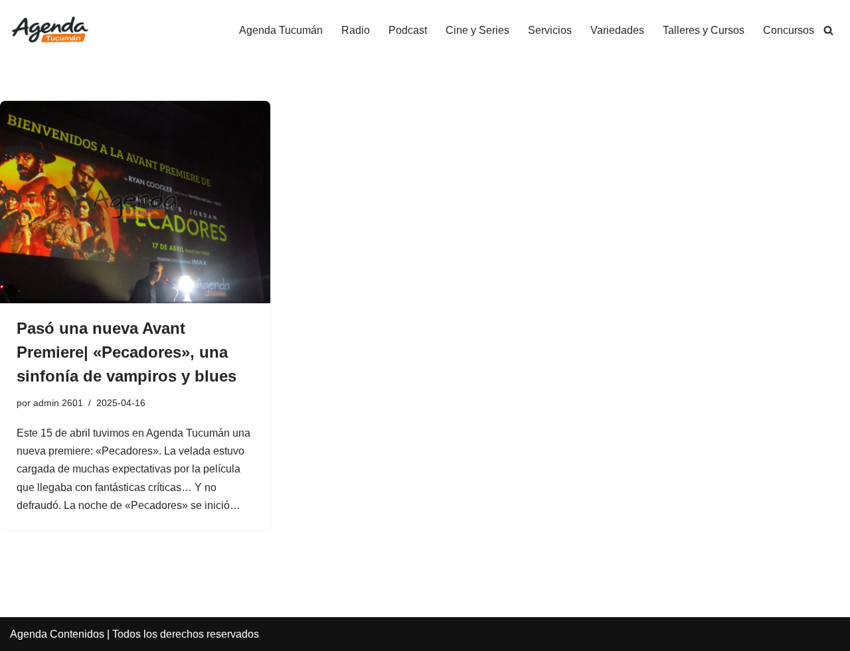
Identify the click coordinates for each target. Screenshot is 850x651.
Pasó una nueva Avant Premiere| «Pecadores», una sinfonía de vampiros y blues (126, 352)
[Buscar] (828, 30)
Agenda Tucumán (281, 30)
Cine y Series (477, 30)
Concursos (788, 30)
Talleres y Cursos (703, 30)
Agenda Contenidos (57, 634)
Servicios (550, 30)
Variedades (617, 30)
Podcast (407, 30)
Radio (355, 30)
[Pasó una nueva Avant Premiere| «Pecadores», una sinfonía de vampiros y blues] (135, 202)
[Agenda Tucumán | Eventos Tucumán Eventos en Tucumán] (50, 30)
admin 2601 (58, 403)
